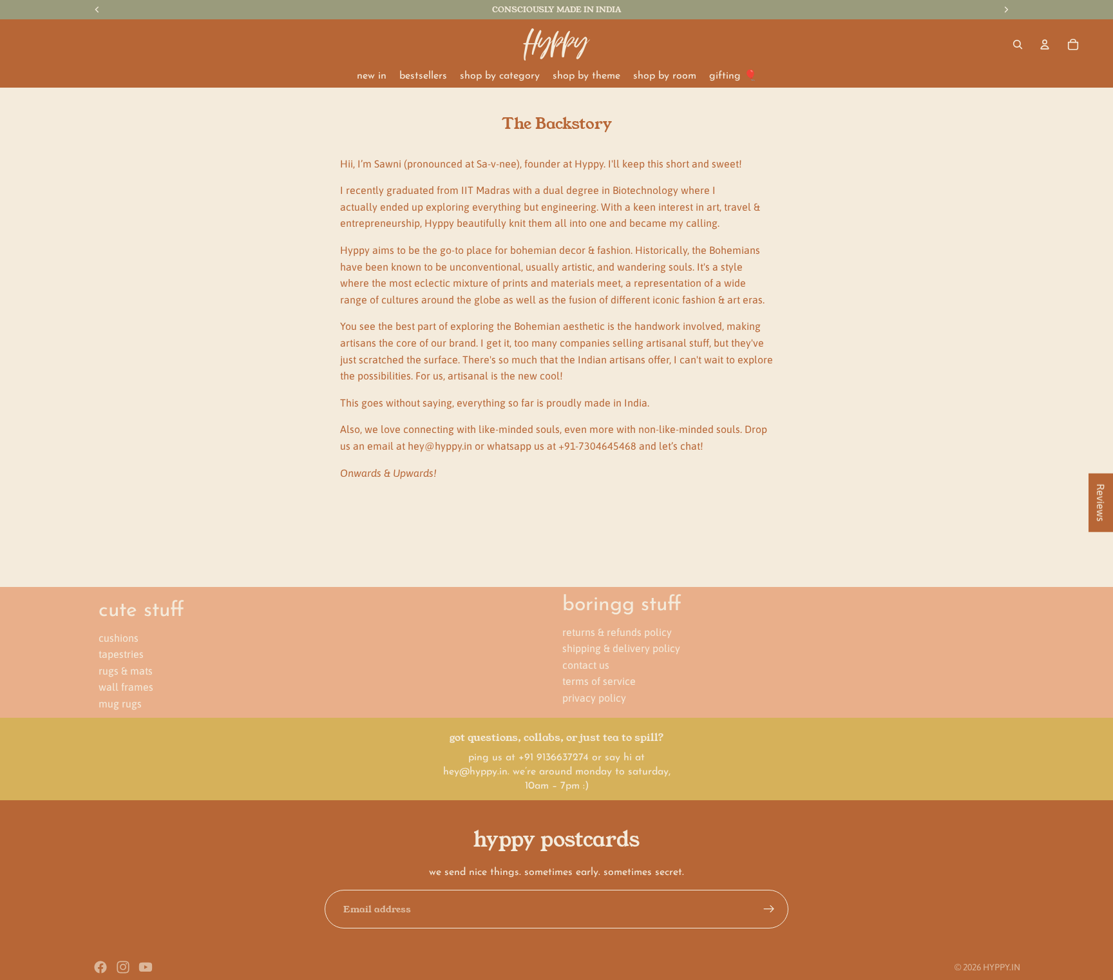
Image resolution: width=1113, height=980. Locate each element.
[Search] (1018, 44)
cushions (118, 637)
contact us (585, 664)
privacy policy (594, 698)
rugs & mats (126, 670)
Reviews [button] (1101, 502)
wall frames (126, 687)
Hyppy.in (1001, 967)
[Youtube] (145, 967)
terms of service (599, 681)
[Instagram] (123, 967)
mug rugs (120, 703)
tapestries (121, 654)
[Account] (1045, 44)
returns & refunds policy (617, 631)
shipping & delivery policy (621, 648)
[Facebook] (100, 967)
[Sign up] (769, 909)
